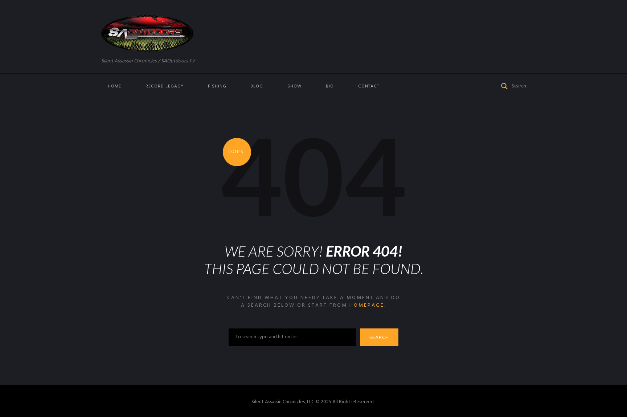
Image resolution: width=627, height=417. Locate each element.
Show (294, 86)
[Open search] (504, 85)
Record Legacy (165, 86)
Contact (368, 86)
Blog (256, 86)
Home (114, 86)
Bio (330, 86)
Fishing (217, 86)
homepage (366, 305)
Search (379, 338)
